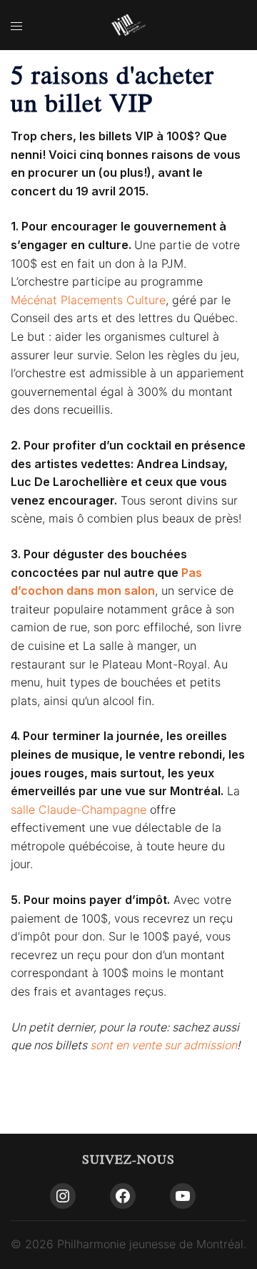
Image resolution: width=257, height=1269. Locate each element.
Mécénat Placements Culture (88, 300)
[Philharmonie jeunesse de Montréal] (128, 24)
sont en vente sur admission (163, 1045)
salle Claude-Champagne (78, 809)
